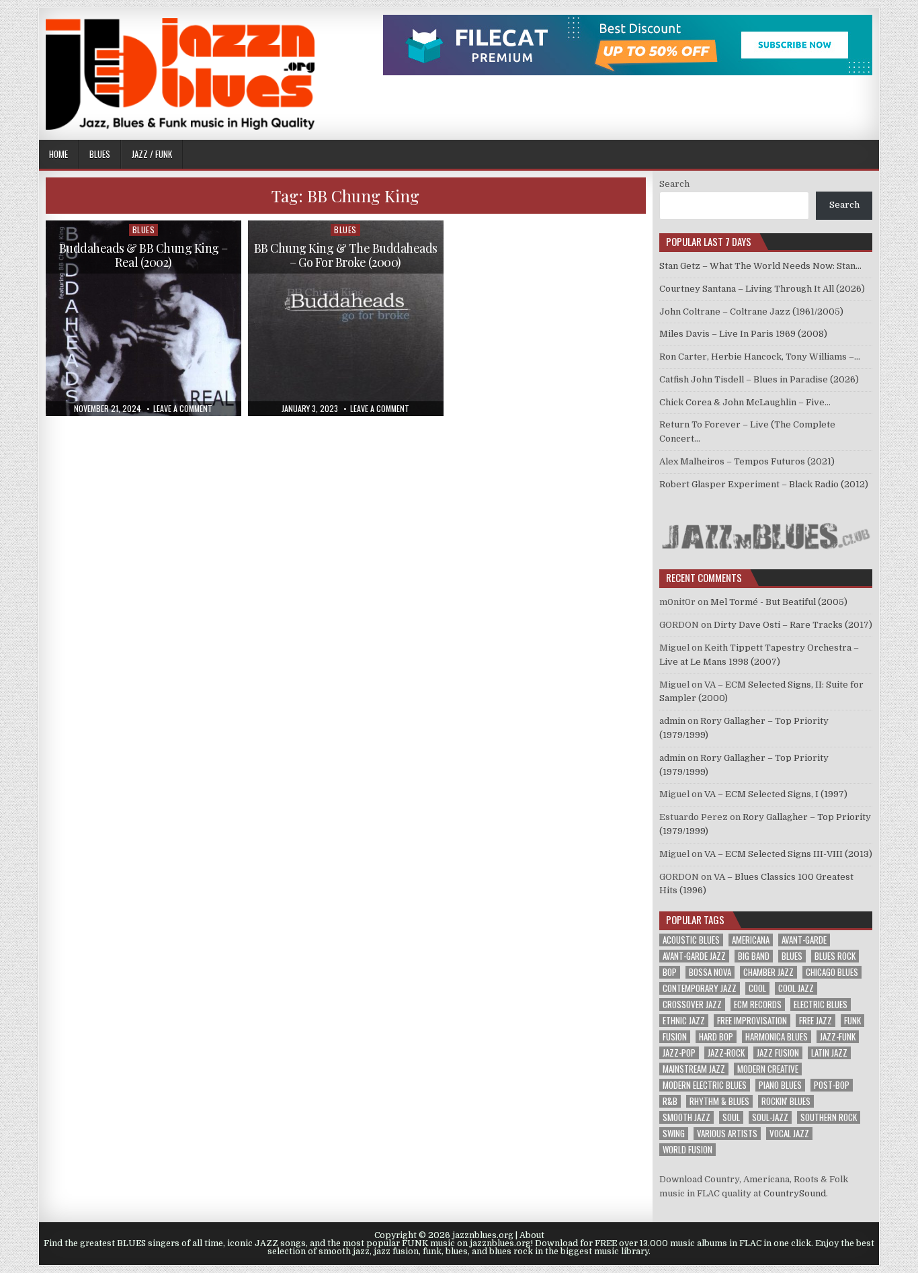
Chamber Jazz (768, 972)
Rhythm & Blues (719, 1101)
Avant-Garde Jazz (694, 956)
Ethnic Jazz (684, 1020)
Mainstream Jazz (694, 1069)
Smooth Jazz (686, 1117)
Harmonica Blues (776, 1036)
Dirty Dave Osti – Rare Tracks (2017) (793, 625)
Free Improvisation (752, 1020)
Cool (757, 988)
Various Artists (727, 1133)
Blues (99, 154)
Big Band (753, 956)
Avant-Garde (804, 940)
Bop (670, 972)
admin (672, 721)
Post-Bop (831, 1085)
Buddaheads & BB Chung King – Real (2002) (143, 255)
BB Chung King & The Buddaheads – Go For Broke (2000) (345, 255)
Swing (674, 1133)
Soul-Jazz (770, 1117)
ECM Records (758, 1004)
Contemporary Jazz (700, 988)
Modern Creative (767, 1069)
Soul (731, 1117)
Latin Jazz (829, 1052)
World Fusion (687, 1149)
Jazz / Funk (152, 154)
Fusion (675, 1036)
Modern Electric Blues (705, 1085)
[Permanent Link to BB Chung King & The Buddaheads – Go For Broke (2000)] (346, 318)
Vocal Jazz (789, 1133)
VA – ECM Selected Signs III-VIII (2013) (788, 854)
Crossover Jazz (692, 1004)
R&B (670, 1101)
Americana (750, 940)
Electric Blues (820, 1004)
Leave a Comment (182, 409)
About (531, 1235)
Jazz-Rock (726, 1052)
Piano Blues (780, 1085)
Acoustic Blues (691, 940)
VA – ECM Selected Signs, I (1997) (775, 794)
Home (58, 154)
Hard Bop (716, 1036)
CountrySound (794, 1193)
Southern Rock (828, 1117)
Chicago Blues (832, 972)
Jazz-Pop (679, 1052)
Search (674, 184)
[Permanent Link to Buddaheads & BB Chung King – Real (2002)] (143, 318)
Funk (852, 1020)
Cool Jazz (796, 988)
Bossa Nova (710, 972)
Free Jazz (815, 1020)
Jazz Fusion (778, 1052)
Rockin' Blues (785, 1101)
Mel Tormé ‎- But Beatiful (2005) (778, 602)
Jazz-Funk (838, 1036)
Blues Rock (835, 956)
